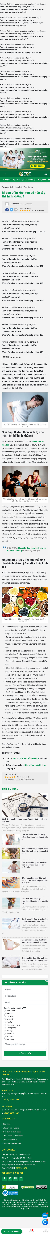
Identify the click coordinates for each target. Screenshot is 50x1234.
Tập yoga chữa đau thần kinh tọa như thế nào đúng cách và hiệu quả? (34, 880)
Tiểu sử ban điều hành (12, 1132)
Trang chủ (7, 179)
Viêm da (10, 1016)
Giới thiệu (6, 1124)
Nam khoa (11, 1010)
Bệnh (11, 187)
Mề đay (9, 1013)
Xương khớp (19, 187)
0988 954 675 (21, 1168)
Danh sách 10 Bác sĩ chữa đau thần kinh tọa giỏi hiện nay (35, 920)
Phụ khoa (10, 1033)
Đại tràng (10, 1039)
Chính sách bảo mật (11, 1140)
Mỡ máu (10, 1036)
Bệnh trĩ (10, 1019)
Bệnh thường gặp (19, 179)
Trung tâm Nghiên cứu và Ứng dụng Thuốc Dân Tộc (25, 173)
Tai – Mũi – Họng (13, 1025)
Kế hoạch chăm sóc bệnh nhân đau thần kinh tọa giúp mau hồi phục (35, 851)
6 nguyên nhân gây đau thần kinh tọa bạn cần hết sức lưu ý (34, 941)
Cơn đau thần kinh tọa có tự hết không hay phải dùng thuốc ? (35, 837)
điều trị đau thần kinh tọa (35, 765)
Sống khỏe (42, 179)
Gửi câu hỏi (25, 1054)
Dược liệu (32, 179)
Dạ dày (9, 1022)
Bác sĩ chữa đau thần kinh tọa (26, 758)
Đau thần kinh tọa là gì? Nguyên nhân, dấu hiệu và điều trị (35, 901)
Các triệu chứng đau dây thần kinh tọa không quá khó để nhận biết (34, 864)
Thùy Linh (14, 204)
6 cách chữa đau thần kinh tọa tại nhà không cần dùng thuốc (34, 959)
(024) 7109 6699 (11, 1099)
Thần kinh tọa (28, 187)
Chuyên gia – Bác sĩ (11, 1128)
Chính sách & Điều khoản (13, 1136)
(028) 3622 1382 (11, 1113)
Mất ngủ (10, 1031)
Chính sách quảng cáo (12, 1143)
